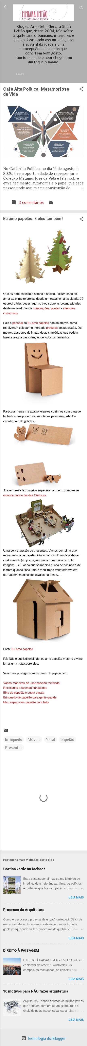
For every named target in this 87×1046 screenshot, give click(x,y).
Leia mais (76, 897)
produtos (52, 327)
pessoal (17, 323)
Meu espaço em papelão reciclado (26, 702)
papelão (67, 739)
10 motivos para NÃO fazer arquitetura (35, 991)
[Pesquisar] (81, 8)
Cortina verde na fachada (24, 869)
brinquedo (13, 739)
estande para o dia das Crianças (24, 495)
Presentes (13, 747)
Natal (50, 739)
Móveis (34, 739)
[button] (81, 89)
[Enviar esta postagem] (51, 203)
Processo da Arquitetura (23, 910)
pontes (55, 308)
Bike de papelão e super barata (23, 692)
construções (41, 308)
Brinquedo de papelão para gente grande (29, 697)
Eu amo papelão (38, 323)
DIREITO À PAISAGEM (21, 950)
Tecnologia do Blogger (46, 1038)
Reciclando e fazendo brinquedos (25, 687)
